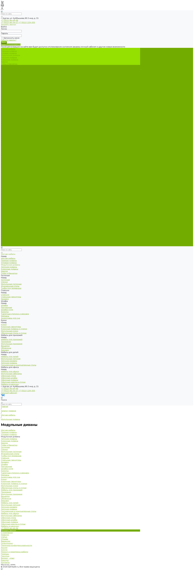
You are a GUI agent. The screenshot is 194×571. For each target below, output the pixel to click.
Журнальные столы (10, 72)
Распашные (6, 85)
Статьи (4, 537)
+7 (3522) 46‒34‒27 (10, 22)
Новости (5, 535)
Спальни (5, 177)
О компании (7, 533)
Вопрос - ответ (7, 558)
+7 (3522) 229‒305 (27, 22)
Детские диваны (9, 57)
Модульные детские (10, 124)
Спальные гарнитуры (11, 79)
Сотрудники (7, 543)
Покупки (5, 556)
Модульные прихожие (11, 113)
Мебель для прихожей (11, 209)
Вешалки (5, 115)
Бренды (5, 560)
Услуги (4, 550)
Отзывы (4, 539)
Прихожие (6, 111)
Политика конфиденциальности (16, 545)
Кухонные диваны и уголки (14, 102)
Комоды (5, 89)
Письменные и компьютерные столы (18, 130)
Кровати (5, 81)
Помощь (5, 554)
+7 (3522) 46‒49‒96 (9, 20)
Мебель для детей (9, 222)
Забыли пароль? (8, 40)
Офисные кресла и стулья (13, 143)
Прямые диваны (9, 51)
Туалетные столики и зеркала (15, 92)
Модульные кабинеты (11, 134)
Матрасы (5, 94)
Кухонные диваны (9, 60)
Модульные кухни (9, 104)
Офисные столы (8, 136)
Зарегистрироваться (11, 45)
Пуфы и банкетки (9, 64)
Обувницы (6, 117)
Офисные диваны (9, 141)
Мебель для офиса (10, 232)
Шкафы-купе (7, 87)
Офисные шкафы (9, 138)
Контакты (5, 562)
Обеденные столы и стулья (13, 106)
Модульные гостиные (11, 70)
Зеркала (5, 119)
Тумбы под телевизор (11, 74)
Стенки (4, 68)
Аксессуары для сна (10, 96)
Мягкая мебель (8, 149)
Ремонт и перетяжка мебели (14, 552)
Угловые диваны (9, 53)
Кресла (4, 62)
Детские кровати (9, 126)
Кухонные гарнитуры (11, 100)
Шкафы (4, 83)
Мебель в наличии (10, 245)
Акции (4, 548)
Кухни (4, 198)
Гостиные (5, 166)
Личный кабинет (9, 393)
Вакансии (5, 541)
